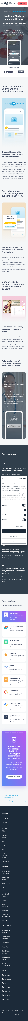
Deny (14, 541)
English (15, 1014)
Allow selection (14, 536)
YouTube (7, 987)
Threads (7, 995)
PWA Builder (6, 884)
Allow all (14, 531)
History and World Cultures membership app (16, 802)
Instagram (8, 979)
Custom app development (6, 915)
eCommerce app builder (6, 872)
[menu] (2, 3)
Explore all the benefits (14, 776)
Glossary (5, 920)
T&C (3, 849)
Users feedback (5, 905)
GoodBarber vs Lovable (6, 958)
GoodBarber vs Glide (6, 952)
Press (3, 845)
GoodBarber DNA (6, 830)
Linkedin (7, 991)
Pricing (4, 900)
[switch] (24, 510)
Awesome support (5, 824)
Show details (19, 526)
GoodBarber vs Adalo (6, 931)
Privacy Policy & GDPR (4, 855)
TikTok (7, 999)
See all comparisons (6, 964)
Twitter (7, 983)
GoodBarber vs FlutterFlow (6, 945)
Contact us (5, 861)
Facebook (8, 975)
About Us (5, 819)
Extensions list (5, 889)
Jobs (3, 841)
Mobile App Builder (5, 879)
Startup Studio (4, 836)
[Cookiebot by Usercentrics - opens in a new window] (19, 478)
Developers (5, 910)
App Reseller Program (6, 895)
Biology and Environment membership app (11, 796)
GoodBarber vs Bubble (6, 938)
